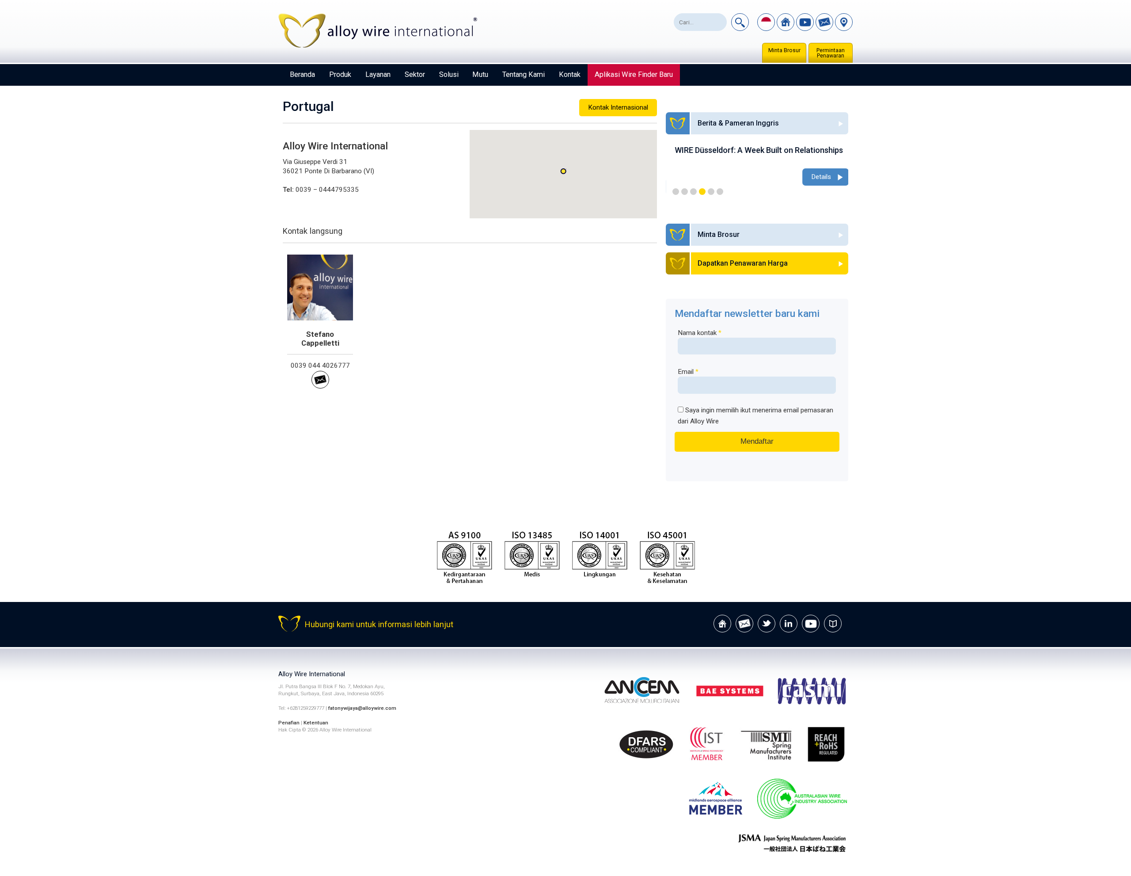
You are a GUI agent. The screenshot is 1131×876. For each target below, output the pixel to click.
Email (688, 372)
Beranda (302, 74)
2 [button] (684, 191)
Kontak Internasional (618, 107)
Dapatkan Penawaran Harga (743, 263)
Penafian (289, 723)
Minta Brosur (784, 50)
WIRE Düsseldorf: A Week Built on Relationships (754, 150)
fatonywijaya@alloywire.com (362, 708)
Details (817, 177)
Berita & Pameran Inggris (738, 123)
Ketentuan (316, 723)
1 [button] (675, 191)
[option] (757, 166)
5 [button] (711, 191)
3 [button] (693, 191)
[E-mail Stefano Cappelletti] (320, 386)
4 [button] (702, 191)
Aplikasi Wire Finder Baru (634, 74)
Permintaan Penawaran (830, 53)
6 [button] (720, 191)
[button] (563, 171)
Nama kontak (699, 333)
